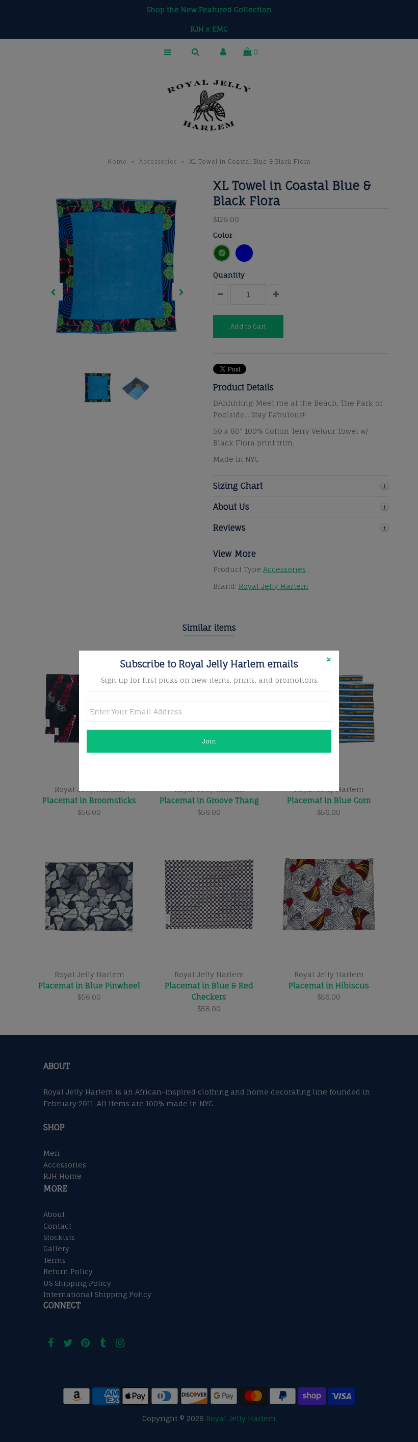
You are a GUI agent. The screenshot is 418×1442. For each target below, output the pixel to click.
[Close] (328, 660)
